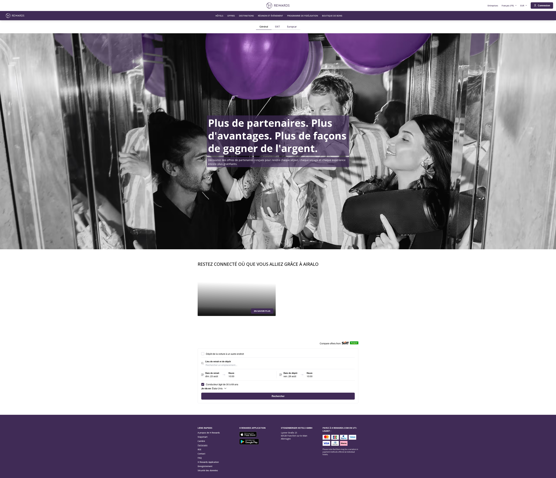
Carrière (201, 441)
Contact (201, 453)
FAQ (200, 457)
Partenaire (202, 445)
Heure (231, 373)
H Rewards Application (208, 462)
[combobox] (280, 365)
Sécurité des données (208, 470)
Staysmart (202, 436)
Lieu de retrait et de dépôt (218, 361)
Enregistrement (205, 466)
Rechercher (278, 396)
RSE (199, 449)
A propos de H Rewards (209, 432)
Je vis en (206, 388)
